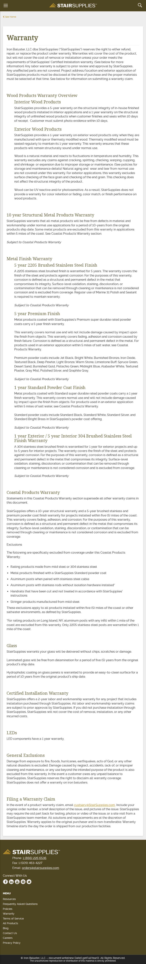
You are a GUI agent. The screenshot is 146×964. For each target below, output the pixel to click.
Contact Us (10, 933)
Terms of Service (13, 918)
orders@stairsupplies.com (40, 868)
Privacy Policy (12, 942)
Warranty (8, 913)
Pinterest (23, 881)
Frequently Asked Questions (20, 903)
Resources (9, 899)
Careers (8, 937)
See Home (10, 17)
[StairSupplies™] (73, 5)
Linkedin (11, 881)
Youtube (17, 881)
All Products (10, 923)
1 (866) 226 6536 (34, 858)
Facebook (5, 881)
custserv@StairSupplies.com (94, 805)
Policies (7, 908)
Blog (6, 928)
